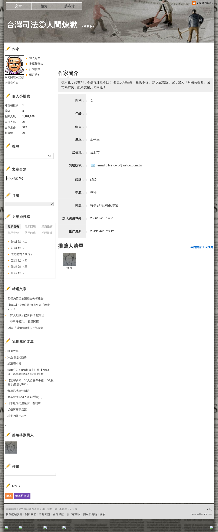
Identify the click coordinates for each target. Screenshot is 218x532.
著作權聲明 (73, 514)
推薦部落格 (36, 63)
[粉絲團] (6, 527)
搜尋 (50, 156)
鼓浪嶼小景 (14, 363)
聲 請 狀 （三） (20, 266)
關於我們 (30, 514)
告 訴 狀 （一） (20, 248)
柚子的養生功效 (17, 415)
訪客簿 (70, 6)
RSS (9, 495)
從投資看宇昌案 (17, 409)
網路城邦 (203, 528)
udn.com (208, 514)
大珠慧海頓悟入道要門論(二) (24, 397)
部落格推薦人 (23, 435)
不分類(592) (16, 178)
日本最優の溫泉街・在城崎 (24, 403)
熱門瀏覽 (13, 232)
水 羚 (69, 268)
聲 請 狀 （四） (20, 260)
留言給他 (34, 74)
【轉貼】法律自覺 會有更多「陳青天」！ (28, 307)
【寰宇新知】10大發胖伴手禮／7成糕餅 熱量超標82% (30, 382)
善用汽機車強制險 (18, 390)
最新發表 (13, 226)
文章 (18, 6)
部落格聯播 (22, 495)
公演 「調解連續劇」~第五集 (25, 327)
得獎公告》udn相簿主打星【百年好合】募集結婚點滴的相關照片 (29, 372)
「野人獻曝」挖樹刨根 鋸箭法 (25, 315)
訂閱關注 (34, 69)
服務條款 (58, 514)
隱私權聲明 (90, 514)
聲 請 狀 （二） (20, 273)
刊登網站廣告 (14, 514)
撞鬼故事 (13, 351)
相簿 (44, 6)
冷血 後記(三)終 (17, 357)
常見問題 (44, 514)
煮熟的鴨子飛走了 (22, 254)
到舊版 (88, 26)
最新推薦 (47, 226)
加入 (192, 528)
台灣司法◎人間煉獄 (42, 24)
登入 (185, 528)
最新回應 (30, 226)
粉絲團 (13, 528)
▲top (209, 509)
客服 (102, 514)
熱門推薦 (47, 232)
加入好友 (34, 58)
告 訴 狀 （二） (20, 241)
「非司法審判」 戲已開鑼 (23, 321)
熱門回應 (30, 232)
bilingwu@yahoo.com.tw (125, 165)
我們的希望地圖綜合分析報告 (25, 298)
